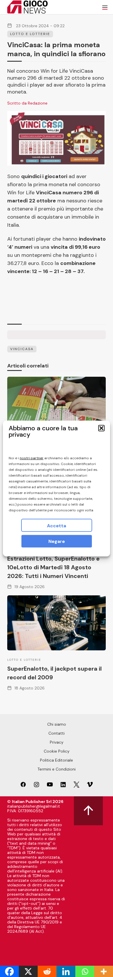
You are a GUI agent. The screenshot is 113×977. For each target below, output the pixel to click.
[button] (101, 428)
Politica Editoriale (56, 760)
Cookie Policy (57, 751)
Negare (56, 541)
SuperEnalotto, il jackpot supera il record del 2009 (54, 673)
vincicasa (22, 349)
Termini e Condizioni (56, 769)
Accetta (56, 526)
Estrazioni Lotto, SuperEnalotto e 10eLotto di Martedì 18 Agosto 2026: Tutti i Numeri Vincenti (53, 567)
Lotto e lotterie (30, 34)
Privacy (56, 742)
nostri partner (31, 458)
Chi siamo (56, 724)
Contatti (56, 733)
